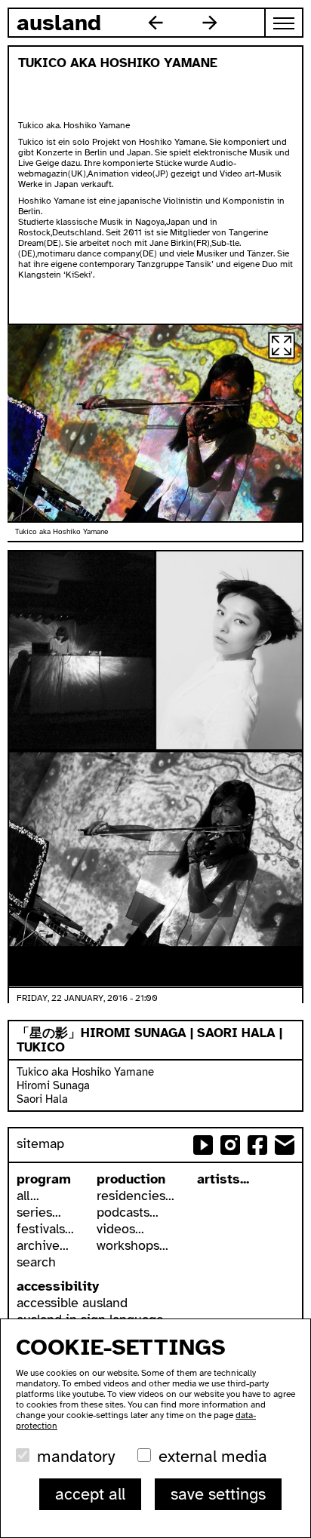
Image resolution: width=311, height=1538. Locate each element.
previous (155, 23)
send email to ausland (284, 1145)
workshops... (132, 1245)
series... (39, 1212)
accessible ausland (72, 1302)
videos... (120, 1228)
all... (28, 1195)
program (44, 1179)
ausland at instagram (230, 1145)
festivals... (45, 1228)
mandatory (76, 1456)
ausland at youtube (203, 1145)
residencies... (135, 1195)
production (131, 1179)
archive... (43, 1245)
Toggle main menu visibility (284, 23)
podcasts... (128, 1212)
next (210, 23)
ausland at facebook (257, 1145)
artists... (223, 1179)
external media (213, 1456)
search (36, 1262)
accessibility (58, 1286)
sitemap (40, 1143)
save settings (218, 1494)
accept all (90, 1494)
